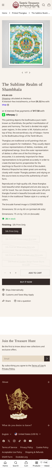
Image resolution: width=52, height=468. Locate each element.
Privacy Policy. (8, 368)
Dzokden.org (22, 457)
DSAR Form (7, 457)
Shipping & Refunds (34, 452)
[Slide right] (29, 72)
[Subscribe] (47, 358)
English (5, 434)
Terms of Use (38, 365)
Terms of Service (9, 447)
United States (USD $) (28, 434)
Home (4, 13)
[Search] (43, 5)
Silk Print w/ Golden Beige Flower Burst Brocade (26, 263)
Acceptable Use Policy (12, 452)
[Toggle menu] (3, 5)
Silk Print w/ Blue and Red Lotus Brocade (24, 256)
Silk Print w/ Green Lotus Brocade (20, 240)
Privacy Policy (26, 447)
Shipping (6, 98)
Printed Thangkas (19, 13)
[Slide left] (22, 72)
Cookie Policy (42, 447)
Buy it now (26, 282)
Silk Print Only (11, 231)
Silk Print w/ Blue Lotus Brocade (20, 248)
